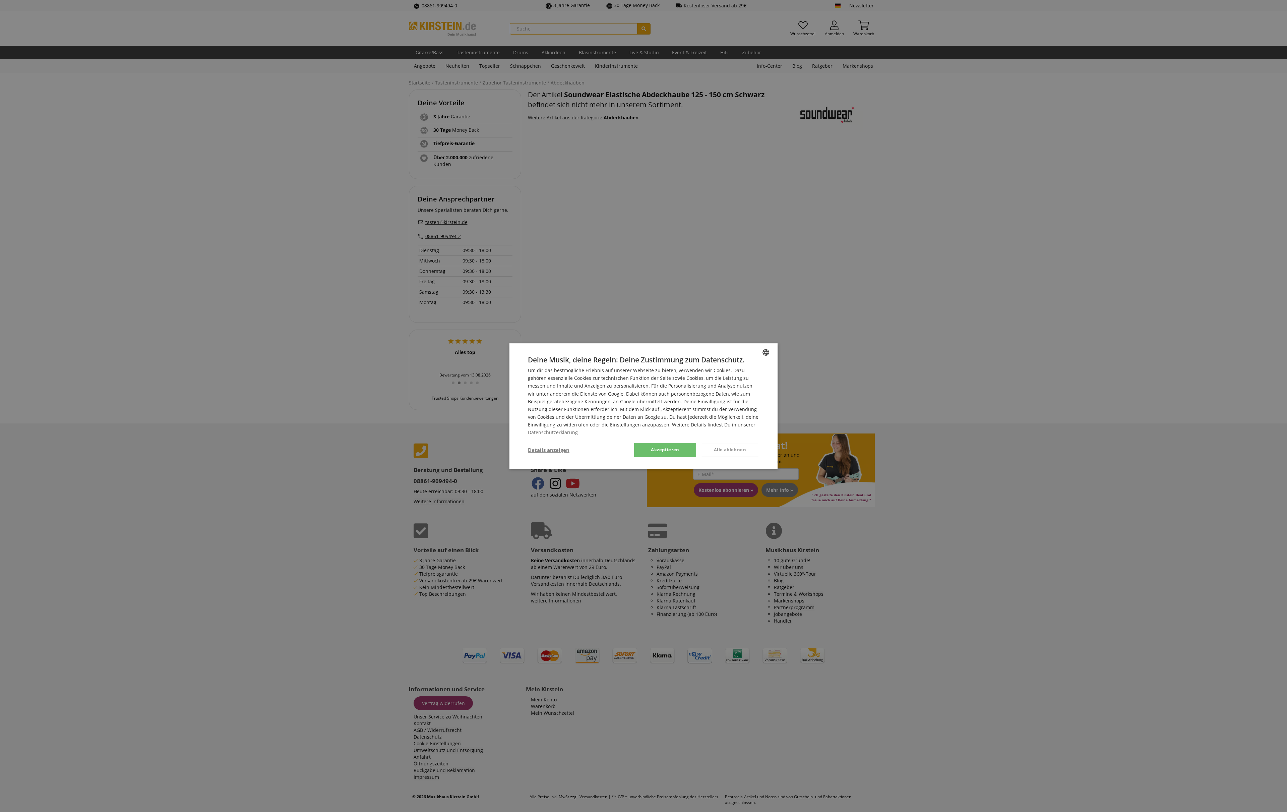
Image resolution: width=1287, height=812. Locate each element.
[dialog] (643, 406)
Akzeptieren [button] (665, 450)
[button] (548, 450)
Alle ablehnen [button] (730, 450)
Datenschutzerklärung (553, 432)
